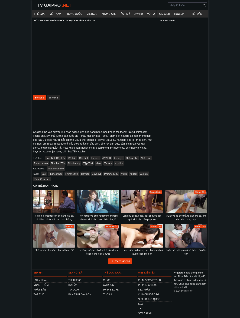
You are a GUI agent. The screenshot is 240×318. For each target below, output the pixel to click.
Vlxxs (98, 163)
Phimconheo (41, 163)
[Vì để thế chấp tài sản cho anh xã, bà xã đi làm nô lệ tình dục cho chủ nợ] (54, 201)
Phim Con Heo (42, 179)
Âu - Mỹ (125, 13)
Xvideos (108, 284)
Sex (140, 303)
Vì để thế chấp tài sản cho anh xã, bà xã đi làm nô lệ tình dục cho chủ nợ (54, 217)
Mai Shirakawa (56, 168)
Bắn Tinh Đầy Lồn (56, 158)
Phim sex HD (111, 289)
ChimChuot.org (148, 294)
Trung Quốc (74, 13)
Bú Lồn (72, 158)
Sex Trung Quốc (149, 299)
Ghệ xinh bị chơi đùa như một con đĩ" (54, 250)
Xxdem (108, 163)
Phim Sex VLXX (147, 284)
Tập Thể (88, 163)
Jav (44, 173)
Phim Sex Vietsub (149, 280)
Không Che (109, 13)
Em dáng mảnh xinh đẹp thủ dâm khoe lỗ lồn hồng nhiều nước (98, 252)
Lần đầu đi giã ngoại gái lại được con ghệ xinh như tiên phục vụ (142, 217)
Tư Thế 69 (74, 280)
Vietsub (92, 13)
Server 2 (53, 97)
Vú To (151, 13)
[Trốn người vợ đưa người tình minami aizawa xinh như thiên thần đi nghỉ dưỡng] (98, 201)
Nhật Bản (146, 158)
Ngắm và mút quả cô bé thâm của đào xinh (186, 252)
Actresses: (39, 168)
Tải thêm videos (120, 261)
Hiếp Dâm (196, 13)
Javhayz (118, 158)
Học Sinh (180, 13)
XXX (140, 308)
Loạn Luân (40, 280)
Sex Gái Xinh (146, 313)
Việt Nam (55, 13)
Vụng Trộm (41, 284)
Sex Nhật (144, 289)
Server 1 (39, 97)
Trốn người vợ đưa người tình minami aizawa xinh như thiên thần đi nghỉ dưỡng (98, 217)
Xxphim (119, 163)
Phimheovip (73, 163)
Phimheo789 (58, 163)
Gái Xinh (164, 13)
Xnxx (106, 280)
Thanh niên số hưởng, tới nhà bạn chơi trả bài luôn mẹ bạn (142, 252)
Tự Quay (73, 289)
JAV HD (138, 13)
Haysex (95, 158)
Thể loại (39, 13)
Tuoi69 (107, 294)
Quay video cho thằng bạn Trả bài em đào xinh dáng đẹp (186, 217)
